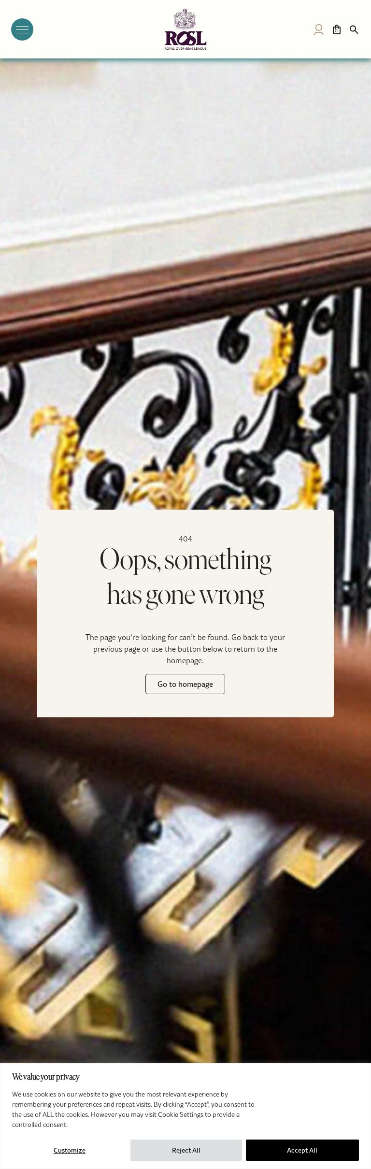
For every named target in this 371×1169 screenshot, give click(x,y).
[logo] (185, 29)
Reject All (186, 1150)
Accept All (302, 1150)
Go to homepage (185, 684)
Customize (70, 1150)
